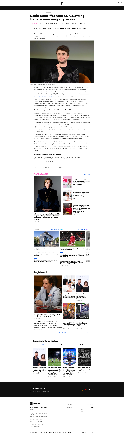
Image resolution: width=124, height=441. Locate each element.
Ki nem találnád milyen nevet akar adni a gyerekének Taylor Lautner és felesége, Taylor (81, 296)
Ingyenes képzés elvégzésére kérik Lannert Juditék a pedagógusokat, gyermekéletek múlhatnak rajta (81, 195)
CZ (89, 432)
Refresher (70, 403)
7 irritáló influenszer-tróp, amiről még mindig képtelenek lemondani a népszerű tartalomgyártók (81, 182)
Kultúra (89, 229)
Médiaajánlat (69, 404)
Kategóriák (80, 403)
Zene (82, 406)
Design (36, 229)
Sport (62, 229)
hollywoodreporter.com (43, 165)
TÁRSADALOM (34, 23)
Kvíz (93, 409)
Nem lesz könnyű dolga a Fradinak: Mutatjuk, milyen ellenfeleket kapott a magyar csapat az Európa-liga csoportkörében (72, 255)
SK (93, 432)
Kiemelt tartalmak (90, 404)
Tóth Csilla (48, 12)
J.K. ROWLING (60, 23)
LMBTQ (67, 23)
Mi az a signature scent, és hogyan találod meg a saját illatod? (84, 369)
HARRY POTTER (52, 23)
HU (86, 432)
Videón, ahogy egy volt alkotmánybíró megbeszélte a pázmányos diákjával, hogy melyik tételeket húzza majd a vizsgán (47, 216)
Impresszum (69, 407)
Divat (82, 409)
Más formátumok (90, 403)
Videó (92, 407)
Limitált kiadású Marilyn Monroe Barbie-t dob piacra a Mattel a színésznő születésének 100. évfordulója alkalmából (46, 254)
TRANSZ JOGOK (74, 23)
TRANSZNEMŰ (82, 23)
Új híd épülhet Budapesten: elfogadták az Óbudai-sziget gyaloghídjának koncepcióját (45, 261)
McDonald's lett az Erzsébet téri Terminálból (44, 248)
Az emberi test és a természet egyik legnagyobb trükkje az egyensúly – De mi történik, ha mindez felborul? (81, 324)
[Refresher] (62, 3)
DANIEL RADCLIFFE (43, 23)
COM (82, 432)
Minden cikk (86, 174)
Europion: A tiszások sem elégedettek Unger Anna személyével (47, 315)
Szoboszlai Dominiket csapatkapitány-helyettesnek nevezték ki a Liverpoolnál (72, 248)
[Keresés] (117, 3)
